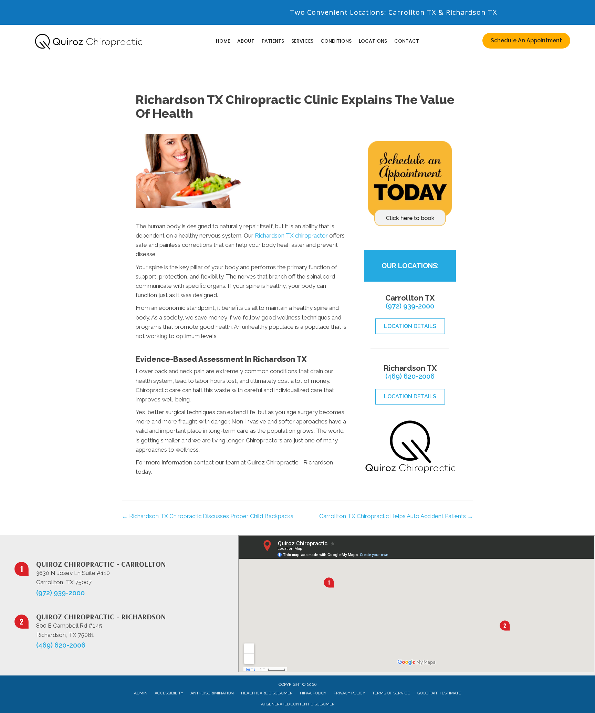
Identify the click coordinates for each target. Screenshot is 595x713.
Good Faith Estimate (439, 693)
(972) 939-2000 (410, 306)
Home (223, 41)
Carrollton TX (412, 12)
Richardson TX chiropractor (291, 235)
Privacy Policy (349, 693)
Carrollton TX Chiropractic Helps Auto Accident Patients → (396, 516)
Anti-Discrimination (212, 693)
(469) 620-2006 (410, 376)
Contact (406, 41)
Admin (140, 693)
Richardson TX (471, 12)
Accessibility (169, 693)
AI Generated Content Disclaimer (298, 704)
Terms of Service (391, 693)
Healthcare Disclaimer (267, 693)
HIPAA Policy (313, 693)
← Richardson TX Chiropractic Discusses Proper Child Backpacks (207, 516)
